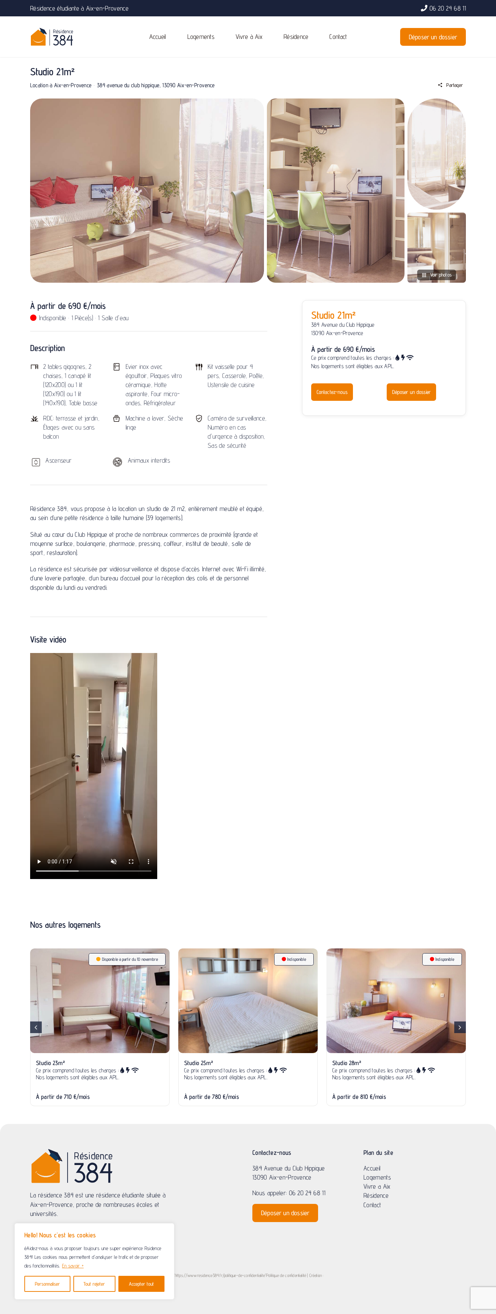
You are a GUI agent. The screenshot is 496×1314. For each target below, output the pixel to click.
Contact (372, 1205)
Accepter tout (141, 1284)
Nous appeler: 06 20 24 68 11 (288, 1193)
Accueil (372, 1168)
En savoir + (73, 1266)
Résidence (376, 1195)
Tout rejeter (94, 1284)
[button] (36, 1027)
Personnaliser (47, 1284)
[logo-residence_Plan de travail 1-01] (52, 30)
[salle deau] (436, 215)
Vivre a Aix (377, 1186)
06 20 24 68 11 (448, 8)
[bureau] (335, 101)
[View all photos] (147, 190)
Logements (377, 1177)
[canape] (436, 101)
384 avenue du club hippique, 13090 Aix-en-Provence (156, 85)
